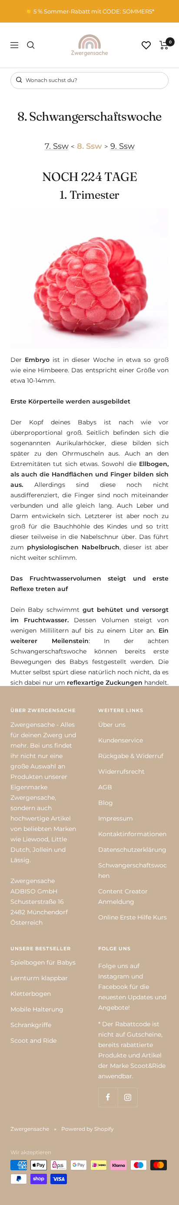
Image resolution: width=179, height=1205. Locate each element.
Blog (105, 803)
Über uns (112, 725)
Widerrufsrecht (121, 771)
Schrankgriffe (30, 1025)
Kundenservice (120, 740)
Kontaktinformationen (132, 834)
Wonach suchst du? (50, 80)
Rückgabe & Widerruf (130, 756)
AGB (105, 787)
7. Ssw (57, 146)
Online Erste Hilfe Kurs (132, 917)
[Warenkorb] (164, 45)
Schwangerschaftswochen (132, 870)
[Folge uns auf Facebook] (108, 1097)
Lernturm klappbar (39, 978)
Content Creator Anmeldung (123, 896)
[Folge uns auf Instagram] (127, 1097)
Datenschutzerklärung (132, 850)
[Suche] (31, 45)
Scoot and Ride (33, 1040)
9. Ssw (122, 146)
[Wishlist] (146, 45)
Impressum (115, 818)
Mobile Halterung (36, 1009)
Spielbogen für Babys (43, 962)
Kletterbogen (30, 994)
